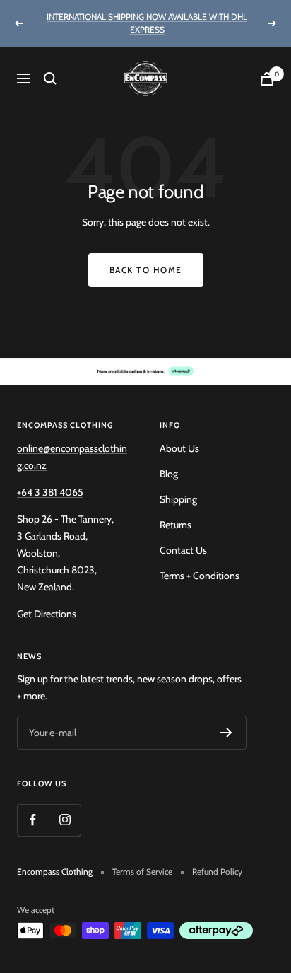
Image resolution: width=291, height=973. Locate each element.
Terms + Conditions (199, 575)
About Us (179, 448)
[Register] (226, 733)
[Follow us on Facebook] (33, 820)
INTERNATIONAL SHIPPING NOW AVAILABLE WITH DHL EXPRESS (147, 23)
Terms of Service (142, 871)
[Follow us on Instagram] (65, 820)
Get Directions (46, 613)
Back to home (145, 269)
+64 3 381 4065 (50, 492)
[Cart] (267, 79)
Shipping (178, 499)
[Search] (50, 78)
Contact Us (183, 550)
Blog (169, 473)
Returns (175, 524)
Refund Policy (217, 871)
